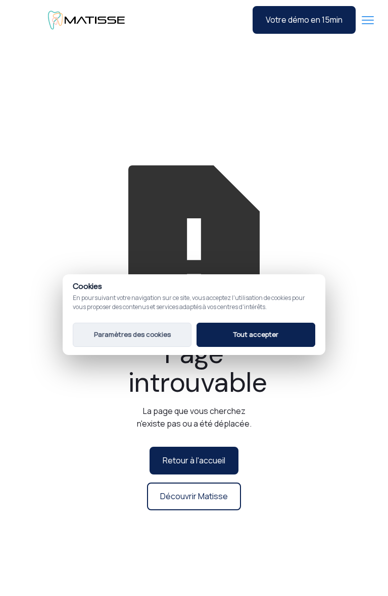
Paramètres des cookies (132, 334)
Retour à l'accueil (194, 460)
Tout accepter (255, 334)
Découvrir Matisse (194, 496)
